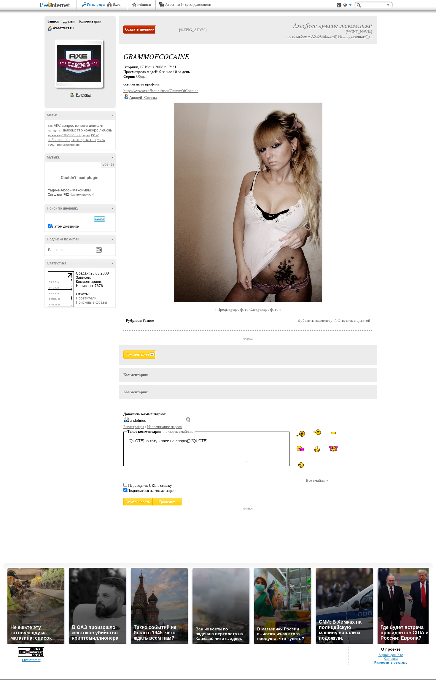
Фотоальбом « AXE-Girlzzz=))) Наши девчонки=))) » (330, 36)
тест (52, 144)
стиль (101, 140)
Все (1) (108, 164)
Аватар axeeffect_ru (79, 63)
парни (86, 135)
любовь (105, 130)
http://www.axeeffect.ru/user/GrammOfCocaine (160, 90)
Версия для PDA (390, 655)
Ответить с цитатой (354, 320)
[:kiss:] (333, 449)
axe (50, 125)
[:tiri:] (317, 449)
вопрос (68, 125)
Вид (347, 6)
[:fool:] (317, 432)
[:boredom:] (301, 465)
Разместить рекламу (390, 662)
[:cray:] (300, 449)
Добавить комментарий (317, 320)
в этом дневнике (65, 226)
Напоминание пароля (164, 426)
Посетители (86, 298)
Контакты (391, 658)
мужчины (54, 135)
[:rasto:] (300, 433)
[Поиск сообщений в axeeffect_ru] (99, 219)
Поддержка (339, 5)
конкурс (91, 130)
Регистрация (96, 4)
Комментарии (90, 21)
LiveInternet (56, 5)
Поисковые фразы (91, 302)
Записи (53, 21)
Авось (169, 4)
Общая (141, 76)
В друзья (83, 95)
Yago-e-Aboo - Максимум (69, 190)
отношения (71, 135)
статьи (76, 139)
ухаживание (71, 144)
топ (59, 144)
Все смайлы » (317, 480)
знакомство (72, 130)
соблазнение (59, 140)
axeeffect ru (49, 28)
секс (95, 134)
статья (89, 139)
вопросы (81, 125)
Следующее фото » (265, 309)
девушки (96, 125)
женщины (54, 130)
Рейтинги (144, 4)
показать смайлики (179, 431)
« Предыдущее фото (231, 309)
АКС (57, 125)
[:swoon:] (333, 432)
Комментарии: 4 (82, 194)
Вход (116, 4)
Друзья (69, 21)
